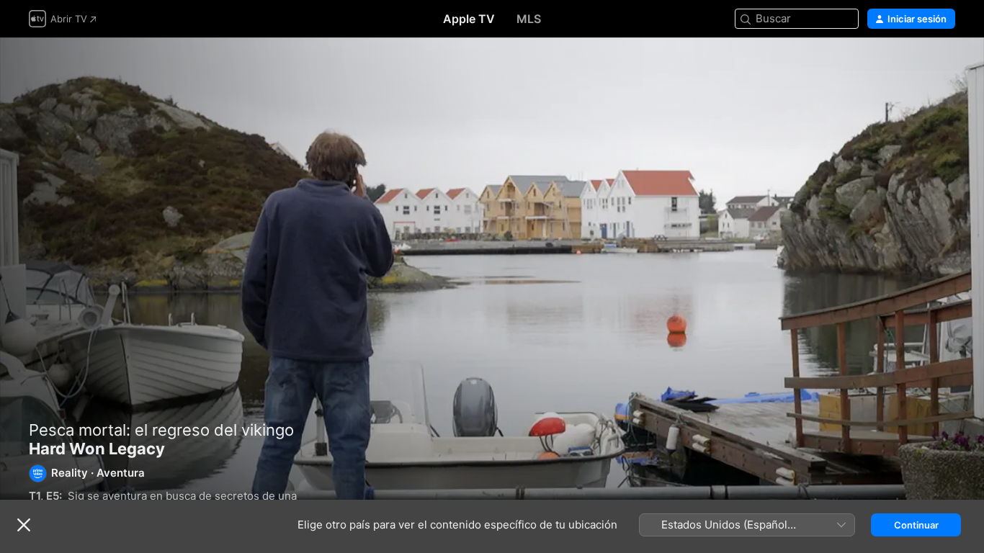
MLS (528, 19)
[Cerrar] (23, 524)
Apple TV (469, 19)
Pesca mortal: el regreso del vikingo (161, 430)
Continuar (916, 525)
